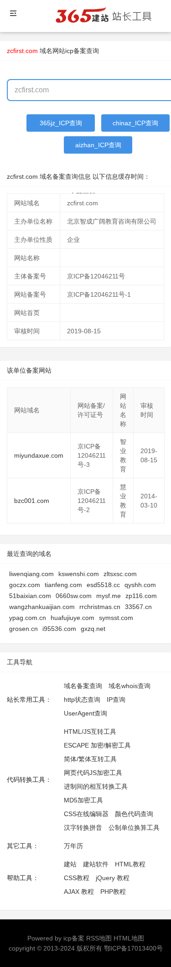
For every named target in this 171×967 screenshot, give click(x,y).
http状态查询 (82, 699)
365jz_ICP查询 (61, 123)
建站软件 (96, 864)
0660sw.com (74, 595)
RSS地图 (99, 938)
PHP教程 (113, 891)
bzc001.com (31, 500)
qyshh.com (140, 584)
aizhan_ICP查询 (98, 145)
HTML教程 (130, 864)
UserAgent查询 (85, 713)
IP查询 (116, 699)
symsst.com (116, 617)
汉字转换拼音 (83, 827)
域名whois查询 (129, 685)
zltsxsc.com (120, 573)
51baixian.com (30, 595)
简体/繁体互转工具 (90, 759)
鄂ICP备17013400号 (133, 948)
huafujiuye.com (72, 617)
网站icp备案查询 (75, 50)
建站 (70, 864)
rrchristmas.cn (99, 606)
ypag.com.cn (27, 617)
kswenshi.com (78, 573)
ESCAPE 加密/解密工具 (97, 745)
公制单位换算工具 (134, 827)
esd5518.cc (103, 584)
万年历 (73, 845)
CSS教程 (76, 878)
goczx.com (24, 584)
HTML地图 (129, 938)
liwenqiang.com (31, 573)
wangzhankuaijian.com (42, 606)
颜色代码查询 (134, 813)
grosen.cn (23, 628)
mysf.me (108, 595)
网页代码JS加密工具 (93, 772)
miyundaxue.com (38, 455)
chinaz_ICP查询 (135, 123)
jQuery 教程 (113, 878)
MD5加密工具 (83, 800)
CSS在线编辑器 (86, 813)
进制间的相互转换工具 (96, 786)
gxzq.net (93, 628)
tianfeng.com (63, 584)
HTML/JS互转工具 (90, 731)
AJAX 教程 (79, 891)
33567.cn (138, 606)
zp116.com (141, 595)
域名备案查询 (83, 685)
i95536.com (59, 628)
